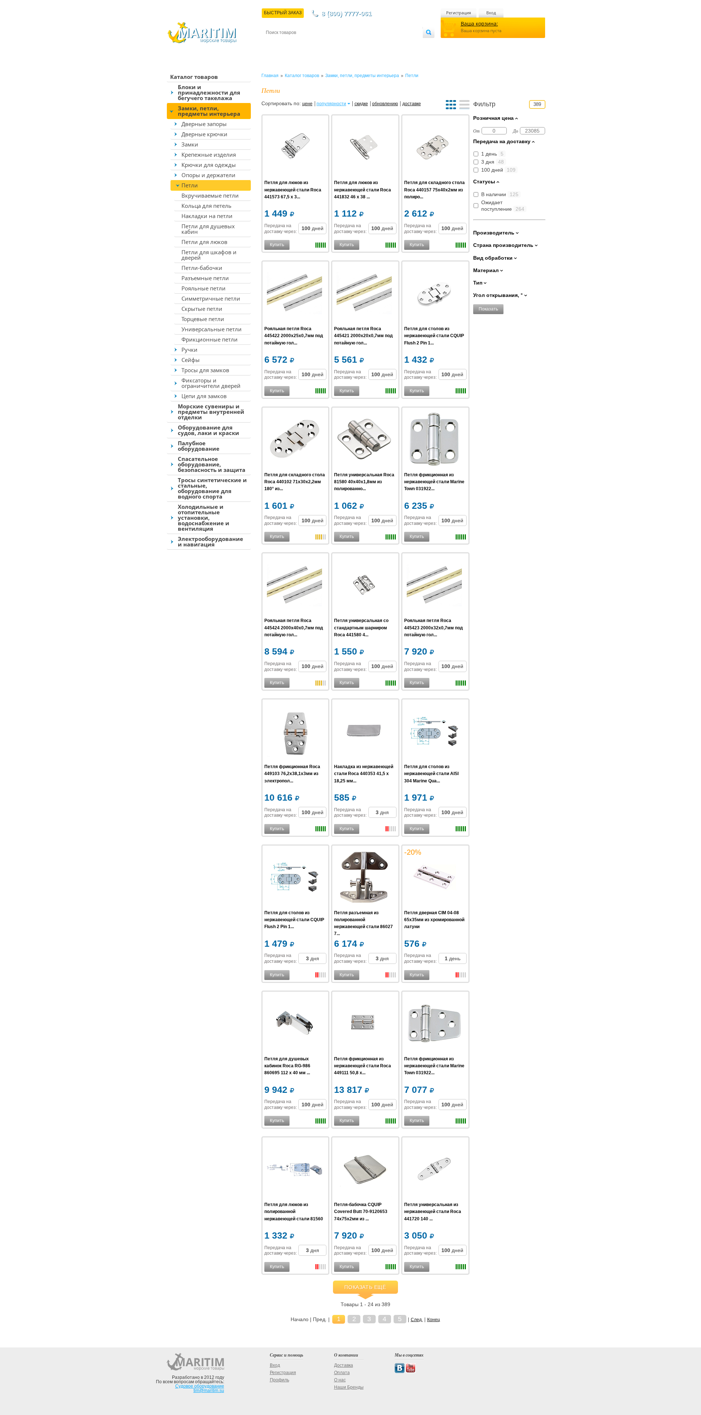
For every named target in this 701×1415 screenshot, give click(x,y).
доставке (411, 103)
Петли (189, 185)
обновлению (385, 103)
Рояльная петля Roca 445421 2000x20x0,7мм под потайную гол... (363, 335)
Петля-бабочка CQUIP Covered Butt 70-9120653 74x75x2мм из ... (360, 1211)
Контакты (274, 44)
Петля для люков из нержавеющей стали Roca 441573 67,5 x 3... (292, 189)
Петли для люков (204, 241)
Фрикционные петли (209, 339)
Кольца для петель (206, 205)
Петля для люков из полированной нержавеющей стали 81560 (293, 1211)
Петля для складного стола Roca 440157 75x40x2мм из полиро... (434, 189)
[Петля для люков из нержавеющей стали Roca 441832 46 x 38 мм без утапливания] (364, 148)
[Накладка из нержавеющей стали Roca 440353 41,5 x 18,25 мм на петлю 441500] (364, 732)
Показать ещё (365, 1287)
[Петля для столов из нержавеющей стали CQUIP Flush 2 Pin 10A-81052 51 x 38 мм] (294, 878)
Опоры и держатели (208, 175)
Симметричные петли (210, 298)
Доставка (301, 44)
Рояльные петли (203, 288)
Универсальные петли (211, 329)
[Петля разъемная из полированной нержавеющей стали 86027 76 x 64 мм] (364, 878)
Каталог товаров (194, 76)
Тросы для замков (205, 370)
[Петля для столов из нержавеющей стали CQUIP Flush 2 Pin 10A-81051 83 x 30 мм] (434, 294)
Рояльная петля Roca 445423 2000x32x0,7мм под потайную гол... (433, 627)
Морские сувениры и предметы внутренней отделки (211, 412)
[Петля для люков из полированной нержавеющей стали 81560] (294, 1170)
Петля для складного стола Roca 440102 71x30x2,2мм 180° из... (294, 481)
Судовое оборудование (199, 1386)
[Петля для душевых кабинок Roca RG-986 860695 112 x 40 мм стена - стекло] (294, 1024)
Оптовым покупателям (400, 44)
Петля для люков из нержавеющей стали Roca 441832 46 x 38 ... (362, 189)
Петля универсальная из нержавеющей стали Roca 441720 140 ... (432, 1211)
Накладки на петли (207, 216)
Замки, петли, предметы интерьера (209, 110)
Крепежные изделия (208, 154)
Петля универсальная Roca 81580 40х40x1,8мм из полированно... (364, 481)
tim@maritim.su (209, 1390)
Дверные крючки (204, 134)
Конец (433, 1319)
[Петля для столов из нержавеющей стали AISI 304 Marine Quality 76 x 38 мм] (434, 732)
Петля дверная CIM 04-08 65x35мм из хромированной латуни (434, 919)
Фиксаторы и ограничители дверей (211, 383)
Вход (491, 12)
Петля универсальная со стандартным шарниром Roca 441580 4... (361, 627)
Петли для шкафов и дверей (209, 254)
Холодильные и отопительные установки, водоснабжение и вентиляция (203, 517)
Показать (488, 309)
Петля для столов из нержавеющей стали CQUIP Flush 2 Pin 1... (434, 335)
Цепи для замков (204, 396)
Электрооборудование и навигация (210, 541)
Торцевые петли (202, 319)
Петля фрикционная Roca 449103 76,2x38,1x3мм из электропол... (292, 773)
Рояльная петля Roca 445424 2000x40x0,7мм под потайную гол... (293, 627)
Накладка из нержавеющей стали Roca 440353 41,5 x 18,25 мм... (363, 773)
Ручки (189, 349)
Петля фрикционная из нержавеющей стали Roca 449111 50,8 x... (362, 1065)
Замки (189, 144)
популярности (331, 103)
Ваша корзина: (479, 23)
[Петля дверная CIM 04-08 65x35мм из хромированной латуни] (434, 878)
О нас (340, 1379)
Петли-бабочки (201, 267)
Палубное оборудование (198, 445)
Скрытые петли (201, 308)
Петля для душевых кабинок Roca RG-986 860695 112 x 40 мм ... (287, 1065)
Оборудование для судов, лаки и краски (208, 430)
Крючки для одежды (208, 164)
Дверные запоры (204, 123)
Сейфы (190, 359)
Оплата (326, 44)
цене (307, 103)
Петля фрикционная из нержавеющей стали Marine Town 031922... (434, 481)
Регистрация (458, 12)
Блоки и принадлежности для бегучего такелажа (209, 92)
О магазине (354, 44)
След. (417, 1319)
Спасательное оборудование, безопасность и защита (211, 464)
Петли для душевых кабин (208, 228)
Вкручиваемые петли (210, 195)
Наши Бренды (349, 1387)
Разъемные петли (205, 278)
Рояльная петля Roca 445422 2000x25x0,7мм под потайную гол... (293, 335)
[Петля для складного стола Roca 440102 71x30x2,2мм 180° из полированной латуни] (294, 440)
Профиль (279, 1379)
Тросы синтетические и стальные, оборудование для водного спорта (212, 488)
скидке (361, 103)
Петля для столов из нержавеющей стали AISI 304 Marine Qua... (431, 773)
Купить (277, 244)
